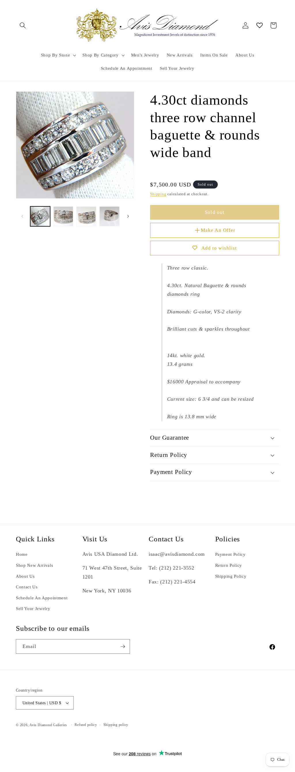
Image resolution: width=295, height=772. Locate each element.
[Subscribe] (123, 646)
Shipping (158, 194)
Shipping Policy (231, 576)
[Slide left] (22, 216)
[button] (23, 25)
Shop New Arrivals (34, 565)
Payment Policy (230, 554)
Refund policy (86, 725)
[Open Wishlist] (259, 25)
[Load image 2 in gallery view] (63, 216)
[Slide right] (128, 216)
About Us (25, 576)
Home (22, 554)
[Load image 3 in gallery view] (86, 216)
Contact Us (27, 586)
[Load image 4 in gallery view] (109, 216)
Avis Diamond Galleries (48, 725)
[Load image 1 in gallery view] (40, 216)
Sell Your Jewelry (33, 608)
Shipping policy (115, 725)
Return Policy (228, 565)
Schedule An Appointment (41, 597)
